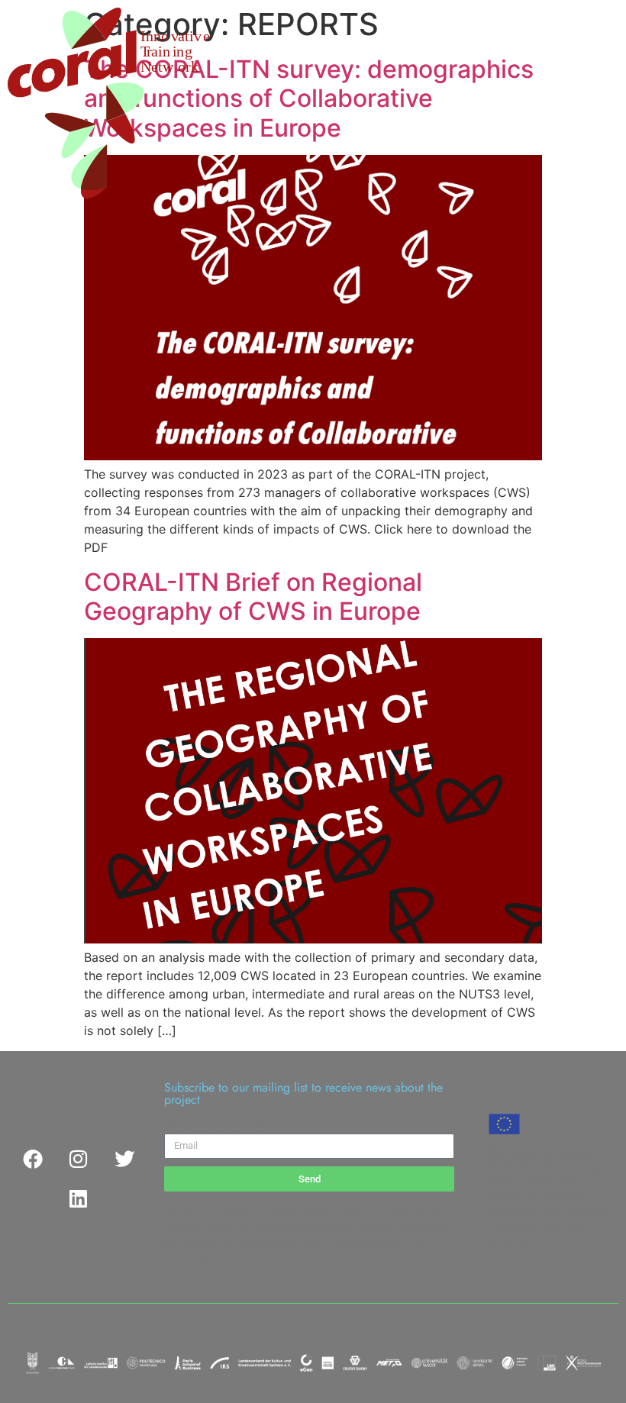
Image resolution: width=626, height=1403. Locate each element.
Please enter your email (223, 1127)
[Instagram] (78, 1159)
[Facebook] (33, 1159)
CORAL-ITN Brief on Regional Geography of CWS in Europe (253, 596)
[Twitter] (124, 1159)
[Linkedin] (78, 1198)
